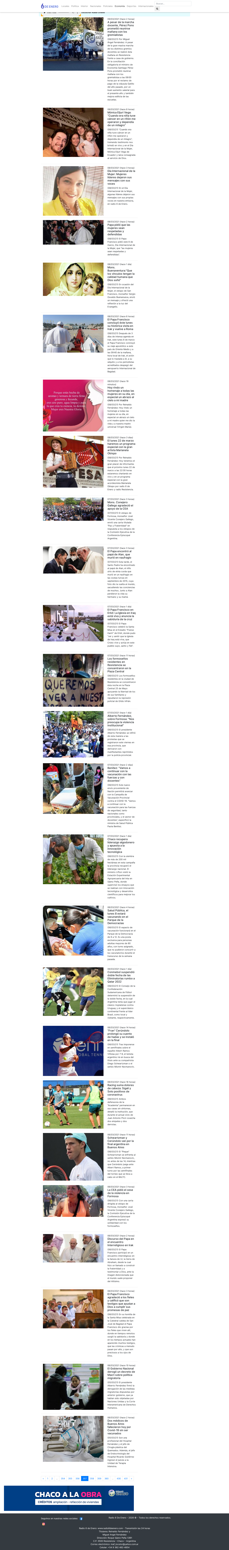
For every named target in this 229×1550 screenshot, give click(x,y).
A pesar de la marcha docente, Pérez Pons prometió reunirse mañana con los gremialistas (120, 28)
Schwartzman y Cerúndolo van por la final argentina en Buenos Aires (120, 1142)
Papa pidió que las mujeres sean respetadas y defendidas (118, 229)
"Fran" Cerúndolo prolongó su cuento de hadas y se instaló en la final (120, 1035)
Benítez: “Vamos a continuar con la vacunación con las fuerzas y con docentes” (119, 774)
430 (119, 1478)
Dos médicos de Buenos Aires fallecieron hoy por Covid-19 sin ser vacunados (119, 1427)
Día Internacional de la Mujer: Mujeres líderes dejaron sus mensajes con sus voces (121, 177)
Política (75, 6)
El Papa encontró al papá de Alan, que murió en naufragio (119, 554)
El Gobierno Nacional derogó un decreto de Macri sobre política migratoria (121, 1373)
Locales (65, 6)
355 (70, 1478)
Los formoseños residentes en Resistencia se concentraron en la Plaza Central (119, 665)
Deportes (131, 6)
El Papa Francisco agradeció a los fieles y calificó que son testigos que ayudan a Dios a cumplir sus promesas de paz (121, 1302)
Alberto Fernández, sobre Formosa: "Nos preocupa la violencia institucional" (120, 720)
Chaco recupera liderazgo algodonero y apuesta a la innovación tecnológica (120, 846)
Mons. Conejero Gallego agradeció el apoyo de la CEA (120, 505)
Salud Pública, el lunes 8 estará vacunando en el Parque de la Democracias (117, 917)
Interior (84, 6)
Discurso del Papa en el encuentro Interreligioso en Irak (120, 1242)
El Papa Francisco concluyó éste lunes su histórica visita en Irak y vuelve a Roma (120, 324)
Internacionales (145, 6)
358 (92, 1478)
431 (126, 1478)
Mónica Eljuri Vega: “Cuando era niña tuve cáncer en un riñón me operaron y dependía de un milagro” (121, 119)
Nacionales (95, 6)
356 (78, 1478)
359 (99, 1478)
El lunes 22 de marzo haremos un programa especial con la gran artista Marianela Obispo (121, 447)
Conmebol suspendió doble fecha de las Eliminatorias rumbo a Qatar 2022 (121, 977)
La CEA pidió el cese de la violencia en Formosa (120, 1193)
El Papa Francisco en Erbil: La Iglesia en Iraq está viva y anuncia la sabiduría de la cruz (121, 614)
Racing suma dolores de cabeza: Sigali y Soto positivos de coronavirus (120, 1090)
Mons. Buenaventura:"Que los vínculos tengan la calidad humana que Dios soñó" (121, 274)
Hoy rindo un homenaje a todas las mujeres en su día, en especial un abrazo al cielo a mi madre (121, 394)
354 (63, 1478)
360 (107, 1478)
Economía (120, 6)
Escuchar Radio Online (93, 12)
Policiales (108, 6)
